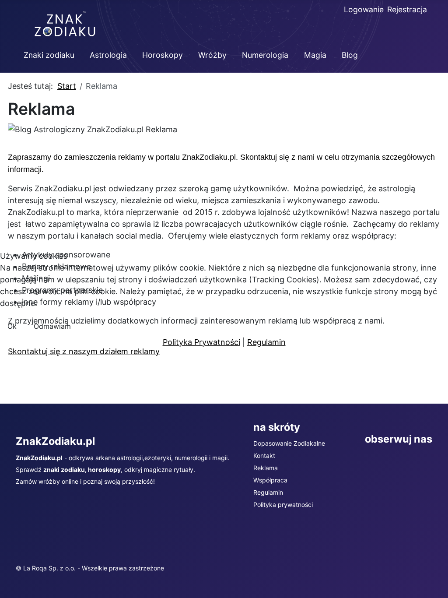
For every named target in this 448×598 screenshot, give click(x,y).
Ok (12, 326)
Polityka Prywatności (201, 342)
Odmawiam (52, 326)
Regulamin (266, 342)
